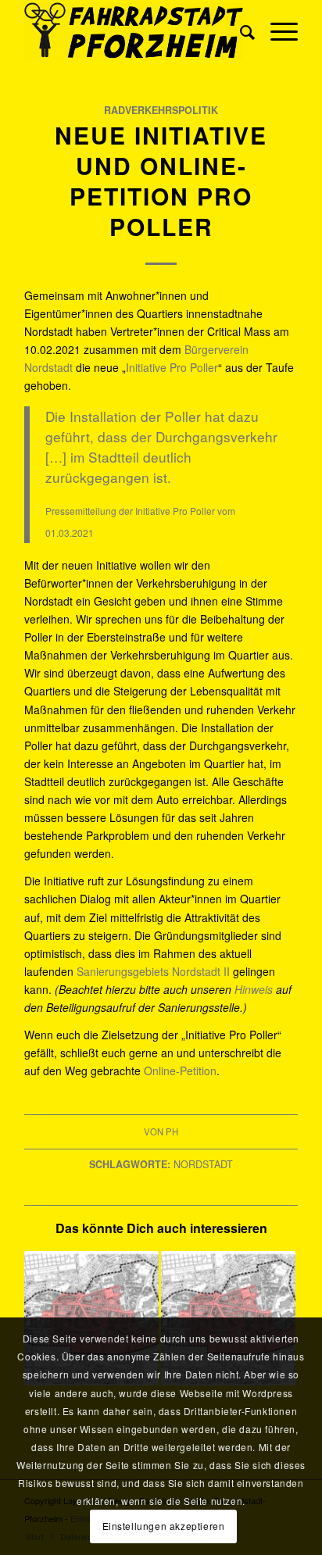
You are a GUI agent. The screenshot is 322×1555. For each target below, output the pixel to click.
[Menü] (276, 31)
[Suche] (239, 31)
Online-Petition (180, 1070)
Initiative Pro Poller (172, 367)
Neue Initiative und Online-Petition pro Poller (161, 180)
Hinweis (255, 989)
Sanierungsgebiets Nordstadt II (153, 971)
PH (172, 1131)
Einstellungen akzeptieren (163, 1525)
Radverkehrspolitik (161, 110)
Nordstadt (203, 1164)
